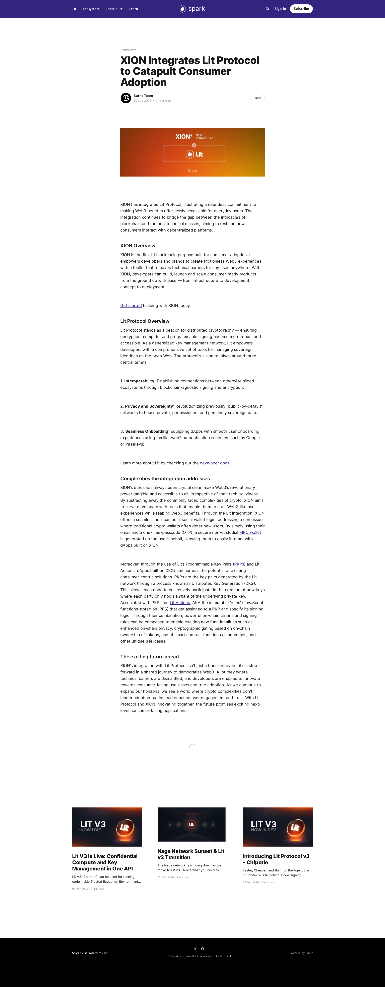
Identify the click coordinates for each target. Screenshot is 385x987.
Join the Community (198, 956)
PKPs (239, 564)
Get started (131, 305)
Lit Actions (180, 602)
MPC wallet (250, 532)
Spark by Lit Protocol (85, 953)
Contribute (114, 9)
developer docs (214, 463)
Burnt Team (143, 96)
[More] (146, 9)
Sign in (280, 9)
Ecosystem (91, 9)
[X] (195, 948)
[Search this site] (267, 9)
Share (257, 98)
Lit (74, 9)
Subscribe (301, 9)
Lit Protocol (223, 956)
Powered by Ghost (301, 953)
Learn (133, 9)
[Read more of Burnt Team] (126, 98)
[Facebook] (202, 948)
